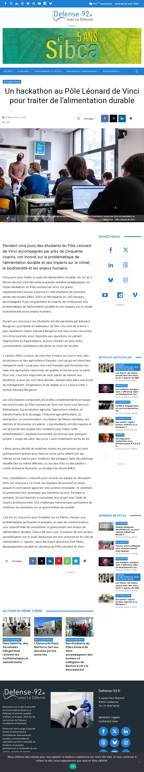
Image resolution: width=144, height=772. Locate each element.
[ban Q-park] (72, 710)
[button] (137, 71)
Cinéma (120, 435)
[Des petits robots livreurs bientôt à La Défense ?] (106, 421)
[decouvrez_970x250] (72, 46)
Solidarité (122, 542)
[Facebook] (5, 4)
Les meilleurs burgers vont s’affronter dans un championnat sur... (127, 391)
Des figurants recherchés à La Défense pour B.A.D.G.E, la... (128, 443)
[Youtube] (39, 4)
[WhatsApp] (67, 561)
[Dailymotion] (45, 4)
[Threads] (22, 4)
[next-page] (107, 455)
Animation (121, 385)
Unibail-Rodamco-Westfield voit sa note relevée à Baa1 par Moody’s (127, 531)
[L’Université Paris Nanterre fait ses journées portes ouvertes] (48, 627)
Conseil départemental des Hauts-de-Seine (127, 367)
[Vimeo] (50, 4)
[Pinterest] (58, 561)
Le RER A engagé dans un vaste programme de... (127, 408)
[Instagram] (33, 4)
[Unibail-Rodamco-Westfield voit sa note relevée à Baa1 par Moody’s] (106, 526)
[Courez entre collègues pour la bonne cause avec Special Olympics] (106, 545)
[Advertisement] (71, 582)
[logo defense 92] (72, 15)
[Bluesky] (28, 4)
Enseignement (12, 81)
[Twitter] (11, 4)
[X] (113, 118)
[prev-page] (101, 455)
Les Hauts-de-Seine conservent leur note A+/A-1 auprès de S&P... (128, 375)
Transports (123, 402)
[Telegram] (76, 561)
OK (73, 766)
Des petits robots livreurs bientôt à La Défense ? (126, 424)
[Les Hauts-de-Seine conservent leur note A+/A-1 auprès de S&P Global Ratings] (106, 368)
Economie (121, 523)
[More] (131, 118)
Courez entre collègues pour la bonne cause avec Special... (128, 548)
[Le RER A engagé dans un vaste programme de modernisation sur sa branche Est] (106, 405)
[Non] (139, 762)
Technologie (123, 418)
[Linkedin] (17, 4)
